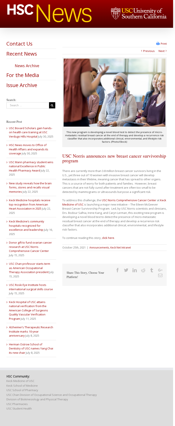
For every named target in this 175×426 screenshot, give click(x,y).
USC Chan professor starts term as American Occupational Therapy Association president (29, 268)
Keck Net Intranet (120, 247)
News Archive (27, 65)
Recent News (21, 53)
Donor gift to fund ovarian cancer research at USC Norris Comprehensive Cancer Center (30, 247)
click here (108, 238)
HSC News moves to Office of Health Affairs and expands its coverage (28, 149)
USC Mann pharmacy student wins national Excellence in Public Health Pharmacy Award (31, 166)
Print (164, 44)
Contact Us (19, 43)
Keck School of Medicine (22, 386)
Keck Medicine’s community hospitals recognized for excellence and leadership (26, 225)
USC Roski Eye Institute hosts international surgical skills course (31, 287)
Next (162, 51)
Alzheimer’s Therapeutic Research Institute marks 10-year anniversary (31, 331)
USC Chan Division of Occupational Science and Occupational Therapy (51, 395)
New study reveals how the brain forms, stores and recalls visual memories (30, 187)
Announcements (99, 247)
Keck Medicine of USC (20, 381)
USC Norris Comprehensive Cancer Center (129, 200)
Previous (149, 51)
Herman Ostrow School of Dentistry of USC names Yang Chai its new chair (31, 348)
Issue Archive (21, 85)
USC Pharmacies (17, 404)
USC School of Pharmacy (22, 390)
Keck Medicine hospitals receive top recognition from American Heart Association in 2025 (29, 204)
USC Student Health (19, 408)
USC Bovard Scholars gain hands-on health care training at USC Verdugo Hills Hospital (30, 132)
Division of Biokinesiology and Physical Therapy (37, 399)
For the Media (22, 74)
